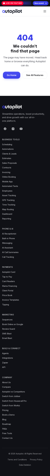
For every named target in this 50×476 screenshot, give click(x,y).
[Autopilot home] (12, 11)
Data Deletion (25, 465)
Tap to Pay (7, 276)
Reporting (6, 218)
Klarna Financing (9, 286)
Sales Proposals (9, 163)
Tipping (5, 304)
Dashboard (7, 214)
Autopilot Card (8, 272)
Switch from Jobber (11, 396)
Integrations (7, 358)
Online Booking (9, 177)
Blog (4, 419)
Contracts (6, 167)
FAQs (4, 428)
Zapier (5, 362)
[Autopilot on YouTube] (21, 129)
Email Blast (7, 338)
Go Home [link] (11, 75)
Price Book (7, 295)
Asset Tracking (9, 195)
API (3, 367)
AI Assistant (7, 247)
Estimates (6, 158)
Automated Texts (10, 186)
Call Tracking (8, 257)
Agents (5, 353)
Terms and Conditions (17, 459)
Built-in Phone (8, 238)
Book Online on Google (12, 324)
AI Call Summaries (10, 252)
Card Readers (8, 281)
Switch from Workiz (11, 405)
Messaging (7, 243)
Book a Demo (8, 414)
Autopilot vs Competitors (13, 391)
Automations (8, 149)
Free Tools (7, 433)
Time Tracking (8, 204)
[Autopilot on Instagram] (13, 129)
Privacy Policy (36, 459)
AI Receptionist (9, 233)
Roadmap (6, 424)
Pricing (5, 410)
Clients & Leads (9, 153)
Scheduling (7, 144)
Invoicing (6, 172)
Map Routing (8, 209)
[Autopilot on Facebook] (5, 129)
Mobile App (7, 181)
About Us (6, 382)
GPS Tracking (8, 200)
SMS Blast (6, 333)
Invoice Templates (10, 300)
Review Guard (8, 329)
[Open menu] (45, 11)
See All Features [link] (34, 75)
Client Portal (7, 290)
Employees (7, 191)
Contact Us (7, 438)
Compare (6, 387)
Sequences (7, 319)
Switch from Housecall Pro (14, 401)
